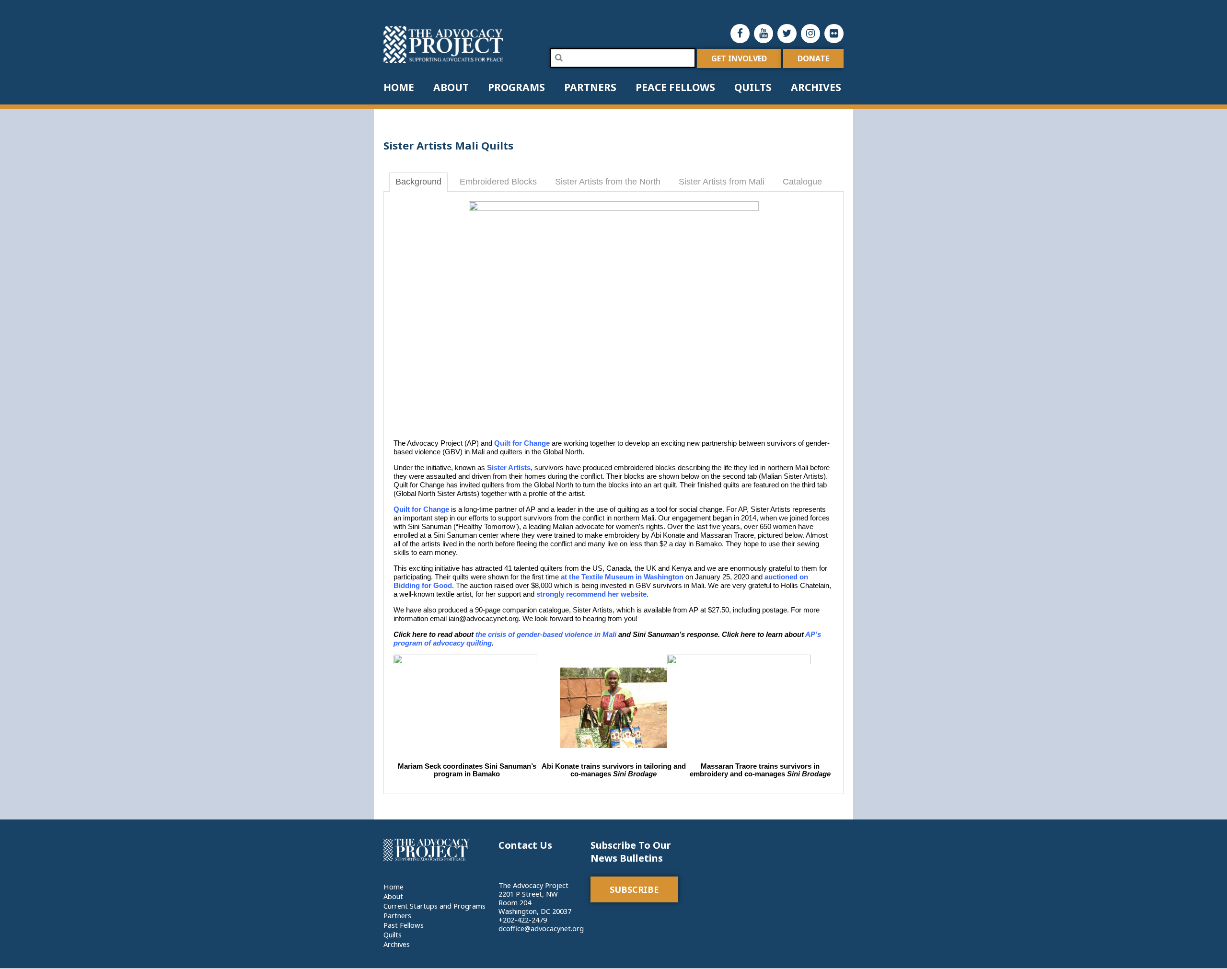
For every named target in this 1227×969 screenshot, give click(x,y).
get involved (739, 58)
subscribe (634, 889)
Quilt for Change (522, 443)
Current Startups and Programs (434, 906)
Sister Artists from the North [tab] (607, 181)
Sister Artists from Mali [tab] (721, 181)
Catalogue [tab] (802, 181)
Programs (516, 87)
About (451, 87)
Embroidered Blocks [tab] (498, 181)
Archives (816, 87)
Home (398, 87)
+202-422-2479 (522, 919)
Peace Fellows (675, 87)
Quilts (753, 87)
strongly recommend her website (591, 594)
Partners (590, 87)
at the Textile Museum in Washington (622, 577)
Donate (813, 58)
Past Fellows (403, 925)
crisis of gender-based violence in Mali (551, 634)
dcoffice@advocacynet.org (541, 928)
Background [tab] (418, 181)
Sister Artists (509, 468)
